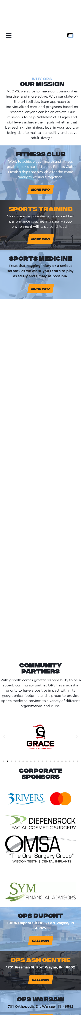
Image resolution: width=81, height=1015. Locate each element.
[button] (4, 736)
